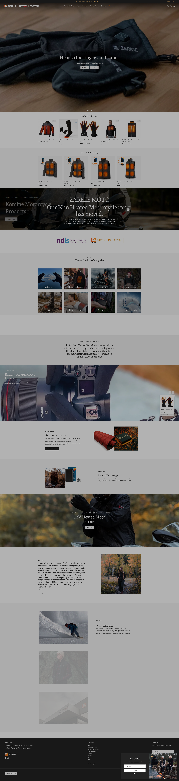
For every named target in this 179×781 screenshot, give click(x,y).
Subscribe (135, 770)
